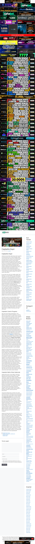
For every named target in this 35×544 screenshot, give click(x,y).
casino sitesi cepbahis (28, 325)
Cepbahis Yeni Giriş (5, 434)
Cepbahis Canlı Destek (28, 351)
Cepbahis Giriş (28, 243)
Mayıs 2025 (28, 496)
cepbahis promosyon (29, 427)
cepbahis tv (28, 440)
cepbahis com (29, 367)
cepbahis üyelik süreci (28, 462)
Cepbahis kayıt (13, 433)
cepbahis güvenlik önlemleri (29, 392)
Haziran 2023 (28, 526)
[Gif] (17, 97)
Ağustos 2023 (28, 523)
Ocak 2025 (28, 499)
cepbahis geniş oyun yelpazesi (29, 369)
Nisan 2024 (28, 512)
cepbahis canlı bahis (29, 345)
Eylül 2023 (28, 522)
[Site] (17, 59)
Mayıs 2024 (28, 510)
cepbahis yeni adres (29, 449)
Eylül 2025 (28, 493)
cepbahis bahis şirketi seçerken (28, 339)
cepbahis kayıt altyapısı (28, 403)
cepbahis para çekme (29, 426)
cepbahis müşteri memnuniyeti (29, 418)
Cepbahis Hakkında (29, 394)
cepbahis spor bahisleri (29, 437)
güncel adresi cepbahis (29, 469)
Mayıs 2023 (28, 528)
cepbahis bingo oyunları (29, 341)
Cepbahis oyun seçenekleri (28, 423)
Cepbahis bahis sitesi (29, 336)
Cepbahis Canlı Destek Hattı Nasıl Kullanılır (29, 290)
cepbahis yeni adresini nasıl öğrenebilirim (29, 454)
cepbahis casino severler (28, 359)
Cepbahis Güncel (28, 386)
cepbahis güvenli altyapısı (29, 391)
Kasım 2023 (28, 519)
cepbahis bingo (28, 340)
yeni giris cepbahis (29, 479)
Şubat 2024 (28, 515)
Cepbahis (27, 244)
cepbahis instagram (28, 398)
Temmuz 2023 (28, 525)
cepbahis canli (28, 343)
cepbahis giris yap (28, 377)
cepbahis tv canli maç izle (29, 442)
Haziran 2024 (28, 509)
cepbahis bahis (29, 331)
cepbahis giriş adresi (28, 384)
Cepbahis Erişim (29, 292)
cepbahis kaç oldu (28, 404)
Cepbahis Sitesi (28, 433)
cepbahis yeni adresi (29, 452)
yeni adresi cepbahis (28, 477)
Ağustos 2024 (28, 506)
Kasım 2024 (28, 502)
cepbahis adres (29, 327)
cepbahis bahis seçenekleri (28, 334)
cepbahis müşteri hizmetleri (29, 417)
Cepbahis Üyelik (5, 435)
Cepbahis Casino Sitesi (29, 362)
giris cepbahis (28, 464)
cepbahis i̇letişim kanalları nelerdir (29, 399)
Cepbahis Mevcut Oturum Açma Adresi (29, 263)
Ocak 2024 (28, 516)
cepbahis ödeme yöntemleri (28, 481)
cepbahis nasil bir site (29, 421)
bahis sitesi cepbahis (28, 321)
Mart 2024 (28, 513)
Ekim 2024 (28, 503)
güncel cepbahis (28, 471)
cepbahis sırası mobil (28, 438)
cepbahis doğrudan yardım (29, 368)
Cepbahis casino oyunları (29, 357)
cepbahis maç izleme (29, 412)
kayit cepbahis (29, 473)
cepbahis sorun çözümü (28, 434)
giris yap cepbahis (28, 467)
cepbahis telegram (29, 439)
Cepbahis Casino (28, 353)
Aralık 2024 (28, 500)
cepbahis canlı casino (29, 349)
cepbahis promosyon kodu (29, 429)
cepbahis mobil (28, 413)
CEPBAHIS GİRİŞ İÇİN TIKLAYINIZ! (17, 35)
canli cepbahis (29, 323)
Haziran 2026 (28, 490)
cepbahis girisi (28, 371)
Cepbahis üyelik (29, 461)
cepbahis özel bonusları (28, 460)
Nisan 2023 (28, 529)
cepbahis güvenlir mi (29, 393)
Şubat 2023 (28, 532)
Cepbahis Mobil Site (29, 256)
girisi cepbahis (28, 465)
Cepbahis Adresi (29, 241)
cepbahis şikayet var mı (28, 463)
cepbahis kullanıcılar (29, 405)
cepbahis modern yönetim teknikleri (29, 414)
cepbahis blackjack (29, 342)
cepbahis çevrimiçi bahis (29, 459)
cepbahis (27, 326)
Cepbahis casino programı (6, 433)
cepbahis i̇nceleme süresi (29, 401)
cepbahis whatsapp (28, 446)
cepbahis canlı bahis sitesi (29, 348)
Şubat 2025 (28, 497)
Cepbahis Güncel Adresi (29, 389)
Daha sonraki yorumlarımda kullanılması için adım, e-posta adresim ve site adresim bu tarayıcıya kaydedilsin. (12, 461)
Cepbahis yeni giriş (29, 457)
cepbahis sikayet (28, 431)
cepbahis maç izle (29, 409)
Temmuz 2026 (28, 489)
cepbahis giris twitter (29, 375)
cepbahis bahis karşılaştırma (29, 332)
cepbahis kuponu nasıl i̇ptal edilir (29, 407)
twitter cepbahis (28, 475)
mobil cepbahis (28, 474)
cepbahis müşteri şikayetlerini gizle (29, 419)
